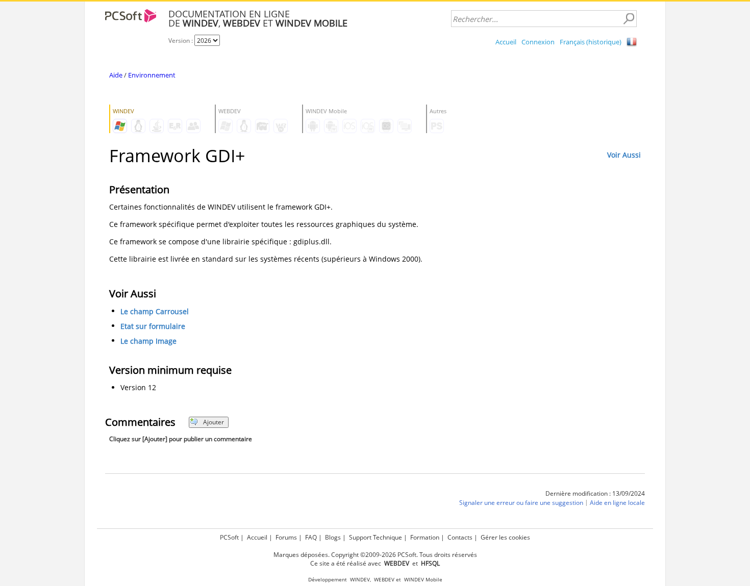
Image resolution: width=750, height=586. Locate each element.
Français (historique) (590, 41)
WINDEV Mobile (423, 579)
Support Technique (375, 537)
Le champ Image (148, 341)
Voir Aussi (624, 155)
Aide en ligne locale (617, 502)
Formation (424, 537)
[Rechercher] (628, 19)
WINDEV (360, 579)
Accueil (505, 41)
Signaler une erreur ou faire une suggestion (521, 502)
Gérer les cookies (505, 537)
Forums (286, 537)
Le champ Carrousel (154, 311)
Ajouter (213, 422)
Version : (181, 40)
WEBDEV (384, 579)
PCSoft (229, 537)
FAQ (311, 537)
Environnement (152, 75)
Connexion (538, 41)
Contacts (459, 537)
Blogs (333, 537)
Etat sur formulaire (152, 326)
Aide (115, 75)
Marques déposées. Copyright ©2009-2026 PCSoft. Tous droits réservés (375, 554)
